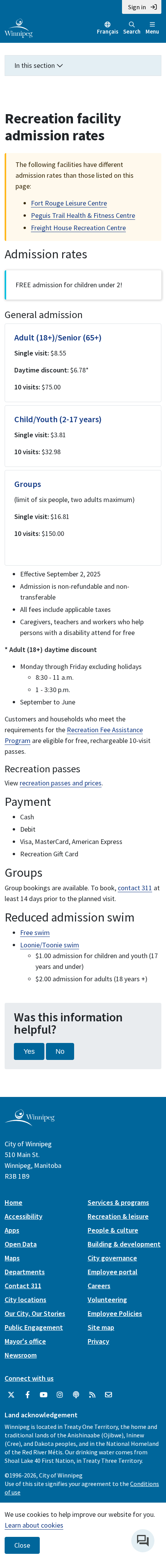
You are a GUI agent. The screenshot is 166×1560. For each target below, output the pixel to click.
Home (13, 1202)
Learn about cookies (34, 1525)
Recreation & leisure (118, 1216)
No (60, 1051)
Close (22, 1545)
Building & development (124, 1244)
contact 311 (135, 887)
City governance (112, 1257)
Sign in (137, 7)
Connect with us (29, 1378)
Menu (152, 31)
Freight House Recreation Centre (78, 227)
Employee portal (112, 1271)
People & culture (113, 1230)
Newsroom (21, 1355)
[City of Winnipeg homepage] (29, 1123)
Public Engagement (34, 1327)
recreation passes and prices (61, 782)
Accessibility (23, 1216)
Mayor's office (25, 1341)
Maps (12, 1257)
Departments (25, 1271)
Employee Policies (115, 1313)
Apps (12, 1230)
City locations (25, 1299)
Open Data (21, 1244)
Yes (29, 1051)
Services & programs (118, 1202)
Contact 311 (23, 1285)
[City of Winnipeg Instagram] (59, 1395)
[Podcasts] (76, 1395)
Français (108, 31)
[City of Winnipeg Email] (108, 1395)
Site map (101, 1327)
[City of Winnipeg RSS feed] (92, 1395)
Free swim (35, 932)
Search (132, 31)
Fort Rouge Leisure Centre (69, 203)
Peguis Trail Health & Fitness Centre (83, 215)
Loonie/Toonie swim (49, 944)
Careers (99, 1285)
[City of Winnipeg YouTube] (43, 1395)
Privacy (98, 1341)
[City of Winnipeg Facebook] (27, 1395)
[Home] (18, 27)
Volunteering (107, 1299)
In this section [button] (35, 65)
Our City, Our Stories (35, 1313)
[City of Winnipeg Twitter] (11, 1395)
